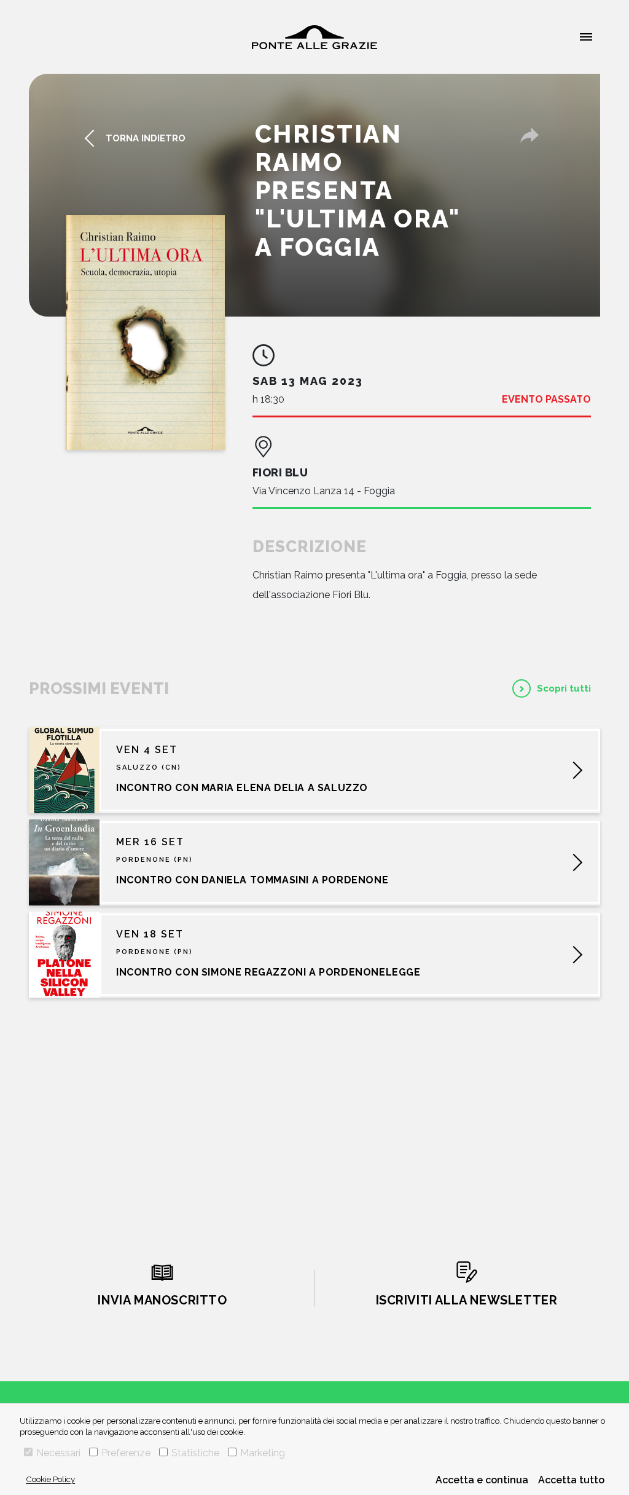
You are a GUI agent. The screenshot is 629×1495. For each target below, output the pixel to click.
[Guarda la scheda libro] (145, 332)
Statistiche (195, 1453)
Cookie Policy (50, 1479)
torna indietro (146, 138)
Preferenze (125, 1453)
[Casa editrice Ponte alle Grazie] (314, 37)
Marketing (262, 1453)
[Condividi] (529, 135)
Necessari (58, 1453)
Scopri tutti (564, 688)
